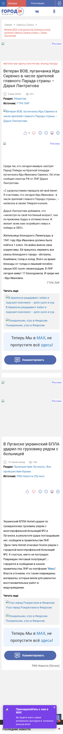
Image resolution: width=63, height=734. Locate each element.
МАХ (41, 338)
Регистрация (37, 3)
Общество (20, 98)
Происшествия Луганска (29, 466)
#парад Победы (49, 64)
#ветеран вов (10, 64)
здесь (46, 345)
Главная (8, 24)
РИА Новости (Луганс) (31, 476)
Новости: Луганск (25, 24)
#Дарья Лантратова (29, 64)
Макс (51, 568)
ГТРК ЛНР (23, 103)
